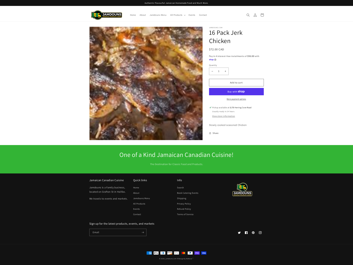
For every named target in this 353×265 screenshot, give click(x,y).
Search (180, 187)
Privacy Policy (184, 203)
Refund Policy (184, 209)
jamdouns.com (170, 259)
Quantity (213, 65)
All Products (139, 203)
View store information (223, 116)
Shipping (181, 198)
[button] (177, 15)
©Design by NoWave (184, 259)
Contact (137, 214)
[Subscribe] (142, 232)
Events (136, 209)
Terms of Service (185, 214)
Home (136, 187)
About (136, 193)
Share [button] (215, 133)
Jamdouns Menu (141, 198)
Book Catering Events (187, 193)
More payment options (236, 99)
